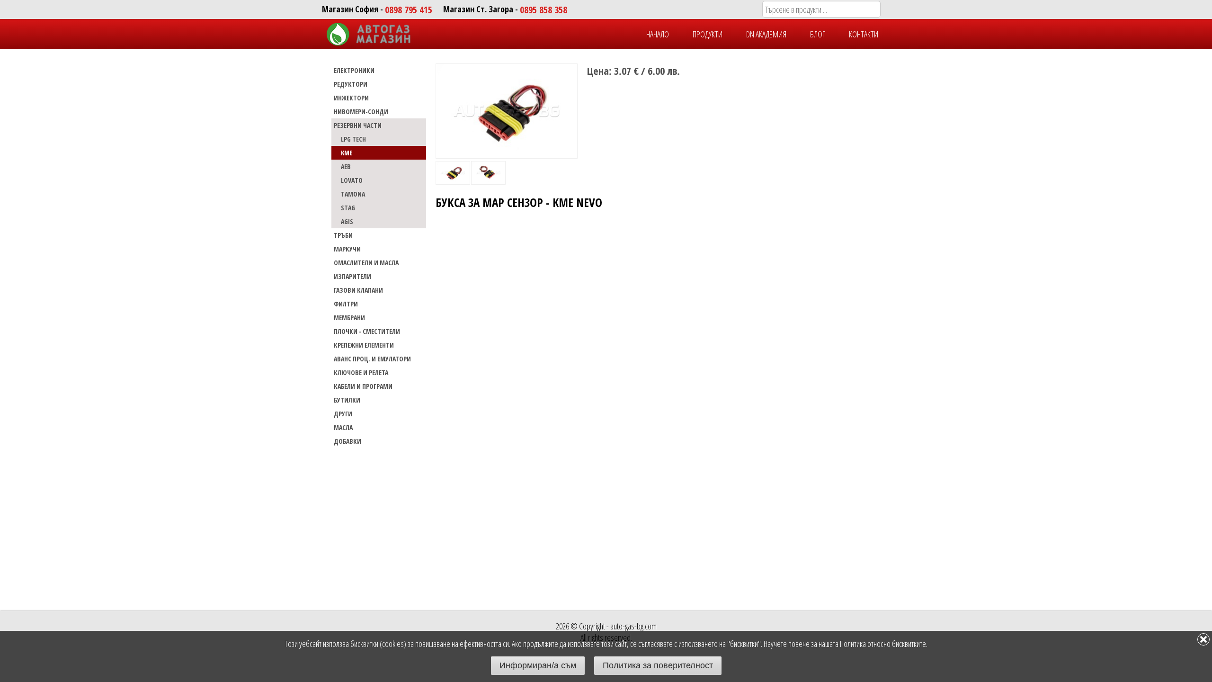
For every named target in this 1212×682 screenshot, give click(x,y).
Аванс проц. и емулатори (372, 358)
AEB (346, 166)
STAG (348, 207)
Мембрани (349, 317)
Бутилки (347, 399)
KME (346, 152)
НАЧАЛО (657, 34)
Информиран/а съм (537, 665)
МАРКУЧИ (347, 248)
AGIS (347, 221)
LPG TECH (353, 139)
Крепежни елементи (364, 345)
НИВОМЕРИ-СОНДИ (361, 111)
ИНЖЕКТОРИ (351, 97)
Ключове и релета (361, 372)
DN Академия (766, 34)
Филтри (346, 303)
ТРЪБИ (343, 235)
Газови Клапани (358, 290)
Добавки (347, 441)
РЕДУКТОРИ (350, 84)
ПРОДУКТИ (707, 34)
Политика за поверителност (658, 665)
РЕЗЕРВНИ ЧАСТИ (358, 125)
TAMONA (353, 193)
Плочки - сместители (367, 331)
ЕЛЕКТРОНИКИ (354, 70)
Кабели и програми (363, 386)
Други (343, 413)
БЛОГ (817, 34)
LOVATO (352, 180)
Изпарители (352, 276)
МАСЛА (343, 427)
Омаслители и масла (366, 262)
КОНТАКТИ (863, 34)
